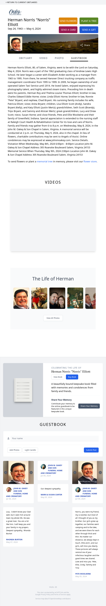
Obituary (25, 58)
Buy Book (72, 377)
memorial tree (44, 161)
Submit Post (91, 450)
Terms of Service (60, 594)
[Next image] (31, 472)
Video (43, 58)
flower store (90, 161)
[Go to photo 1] (9, 481)
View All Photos (53, 318)
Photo (59, 58)
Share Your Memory (89, 406)
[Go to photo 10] (23, 481)
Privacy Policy (46, 594)
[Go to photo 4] (14, 481)
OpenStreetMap (56, 599)
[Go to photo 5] (16, 481)
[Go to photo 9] (22, 481)
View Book (58, 377)
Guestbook (79, 58)
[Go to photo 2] (11, 481)
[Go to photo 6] (17, 481)
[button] (18, 472)
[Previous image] (5, 472)
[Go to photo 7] (19, 481)
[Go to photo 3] (12, 481)
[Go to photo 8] (20, 481)
